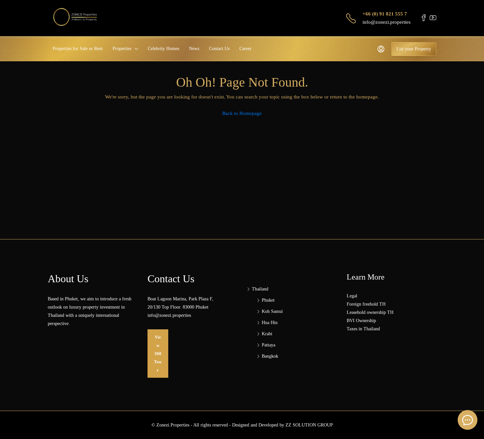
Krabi (267, 333)
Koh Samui (272, 311)
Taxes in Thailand (363, 328)
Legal (352, 295)
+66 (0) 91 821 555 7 (385, 13)
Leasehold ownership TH (370, 312)
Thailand (260, 289)
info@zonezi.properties (387, 22)
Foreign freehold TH (366, 304)
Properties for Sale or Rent (78, 48)
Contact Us (219, 48)
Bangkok (270, 356)
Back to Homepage (242, 113)
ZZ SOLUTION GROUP (309, 425)
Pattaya (268, 345)
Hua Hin (270, 322)
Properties (122, 48)
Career (245, 48)
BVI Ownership (361, 320)
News (194, 48)
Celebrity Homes (163, 48)
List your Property (413, 48)
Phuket (268, 300)
